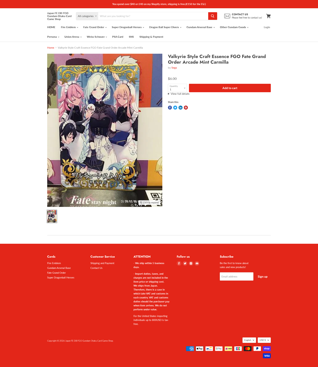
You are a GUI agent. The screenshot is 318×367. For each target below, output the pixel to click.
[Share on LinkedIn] (181, 108)
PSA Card (117, 36)
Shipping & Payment (151, 36)
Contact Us (96, 267)
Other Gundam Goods (233, 27)
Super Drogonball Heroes (127, 27)
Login (267, 27)
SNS (131, 36)
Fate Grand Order (94, 27)
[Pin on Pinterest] (186, 108)
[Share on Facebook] (170, 108)
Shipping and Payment (102, 263)
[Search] (212, 16)
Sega (174, 67)
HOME (51, 27)
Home (50, 47)
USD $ (263, 340)
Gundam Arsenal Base (199, 27)
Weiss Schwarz (96, 36)
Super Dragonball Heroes (60, 277)
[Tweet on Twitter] (175, 108)
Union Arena (72, 36)
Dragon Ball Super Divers (164, 27)
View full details (180, 93)
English (247, 340)
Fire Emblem (68, 27)
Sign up (262, 276)
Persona (52, 36)
